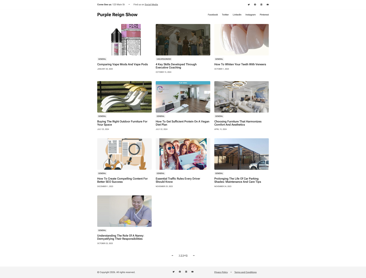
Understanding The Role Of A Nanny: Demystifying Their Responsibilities (120, 237)
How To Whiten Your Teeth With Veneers (240, 64)
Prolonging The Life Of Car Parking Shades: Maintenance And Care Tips (237, 180)
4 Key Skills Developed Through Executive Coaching (176, 66)
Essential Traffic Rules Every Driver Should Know (178, 180)
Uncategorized (164, 59)
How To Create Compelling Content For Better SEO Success (122, 180)
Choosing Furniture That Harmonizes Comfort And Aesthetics (237, 123)
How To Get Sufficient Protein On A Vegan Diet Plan (182, 123)
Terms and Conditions (245, 272)
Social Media (151, 4)
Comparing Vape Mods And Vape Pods (122, 64)
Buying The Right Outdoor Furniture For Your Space (122, 123)
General (102, 59)
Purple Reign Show (117, 14)
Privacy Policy (221, 272)
